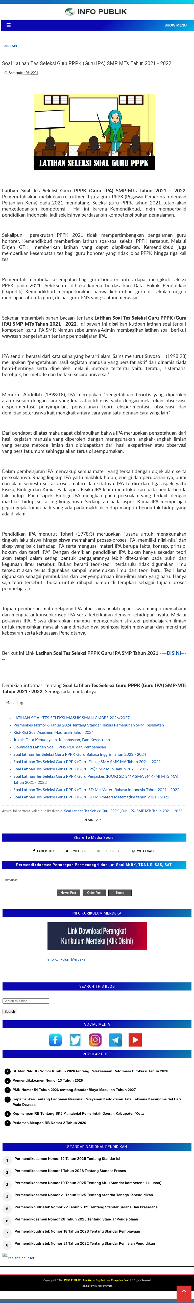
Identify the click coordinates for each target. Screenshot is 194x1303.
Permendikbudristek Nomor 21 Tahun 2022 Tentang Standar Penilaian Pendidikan (85, 1243)
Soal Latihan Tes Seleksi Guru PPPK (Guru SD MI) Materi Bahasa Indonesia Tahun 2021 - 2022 (96, 790)
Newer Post (68, 892)
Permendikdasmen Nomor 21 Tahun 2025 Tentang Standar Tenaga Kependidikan (84, 1195)
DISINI (174, 653)
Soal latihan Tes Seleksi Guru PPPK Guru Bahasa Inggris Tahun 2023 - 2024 (79, 754)
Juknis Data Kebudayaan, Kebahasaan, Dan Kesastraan (61, 740)
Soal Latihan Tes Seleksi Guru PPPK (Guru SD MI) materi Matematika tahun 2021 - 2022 (91, 797)
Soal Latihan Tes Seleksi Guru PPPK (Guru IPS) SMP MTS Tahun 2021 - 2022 (81, 769)
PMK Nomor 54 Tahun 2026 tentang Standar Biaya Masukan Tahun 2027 (74, 1090)
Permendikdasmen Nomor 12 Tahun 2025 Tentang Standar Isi (67, 1158)
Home (120, 892)
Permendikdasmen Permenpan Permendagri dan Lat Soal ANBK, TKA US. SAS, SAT (94, 865)
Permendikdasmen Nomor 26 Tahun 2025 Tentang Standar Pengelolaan (76, 1219)
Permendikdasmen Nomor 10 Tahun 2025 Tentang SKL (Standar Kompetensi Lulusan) (88, 1183)
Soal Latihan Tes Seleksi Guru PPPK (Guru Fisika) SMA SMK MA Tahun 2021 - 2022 (87, 762)
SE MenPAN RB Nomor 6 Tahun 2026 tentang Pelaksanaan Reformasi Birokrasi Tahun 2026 (90, 1071)
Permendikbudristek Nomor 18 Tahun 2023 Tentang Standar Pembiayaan (77, 1231)
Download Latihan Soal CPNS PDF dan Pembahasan (59, 747)
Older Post (94, 892)
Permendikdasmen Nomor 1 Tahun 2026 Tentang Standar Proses (70, 1170)
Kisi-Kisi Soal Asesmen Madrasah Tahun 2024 (53, 733)
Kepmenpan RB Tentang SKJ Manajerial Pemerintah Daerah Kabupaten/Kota (78, 1113)
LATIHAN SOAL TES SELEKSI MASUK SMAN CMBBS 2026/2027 (71, 718)
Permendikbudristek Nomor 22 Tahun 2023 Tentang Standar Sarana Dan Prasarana (86, 1207)
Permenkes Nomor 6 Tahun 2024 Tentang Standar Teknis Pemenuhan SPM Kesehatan (88, 725)
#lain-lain (93, 820)
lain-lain (10, 46)
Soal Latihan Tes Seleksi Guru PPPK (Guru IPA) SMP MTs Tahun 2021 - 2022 (123, 811)
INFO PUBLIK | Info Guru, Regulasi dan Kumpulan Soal (96, 1280)
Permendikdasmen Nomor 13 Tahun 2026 (48, 1080)
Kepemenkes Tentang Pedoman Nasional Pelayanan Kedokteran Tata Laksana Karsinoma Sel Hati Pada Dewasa (97, 1102)
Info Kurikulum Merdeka (66, 959)
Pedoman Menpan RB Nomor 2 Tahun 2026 (49, 1123)
